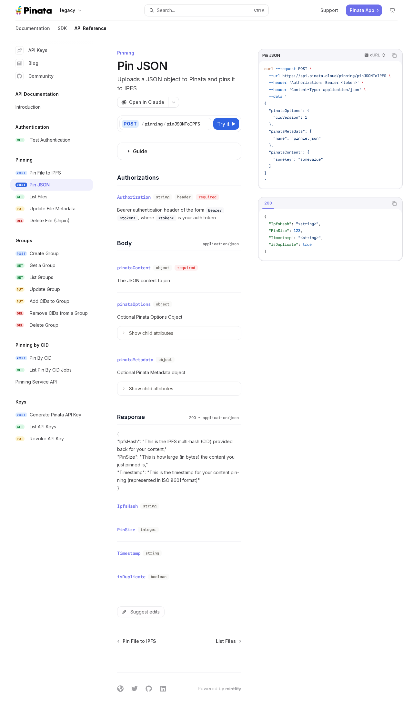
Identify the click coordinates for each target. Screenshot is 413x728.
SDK (62, 28)
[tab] (268, 203)
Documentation (32, 28)
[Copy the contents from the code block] (394, 55)
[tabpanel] (330, 234)
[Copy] (205, 124)
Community (41, 76)
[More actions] (173, 102)
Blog (33, 63)
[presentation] (330, 124)
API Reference (90, 28)
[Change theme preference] (392, 10)
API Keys (37, 50)
